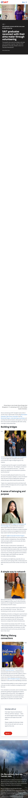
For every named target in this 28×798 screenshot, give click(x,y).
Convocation (15, 416)
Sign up (8, 733)
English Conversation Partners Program (15, 536)
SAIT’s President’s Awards (14, 679)
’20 (9, 526)
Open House (9, 416)
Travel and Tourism (10, 670)
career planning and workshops (18, 418)
